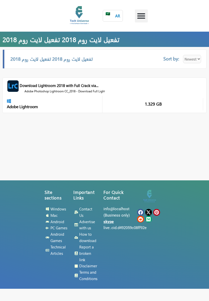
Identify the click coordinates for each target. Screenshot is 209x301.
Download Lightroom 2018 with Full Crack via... (59, 85)
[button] (141, 15)
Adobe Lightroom (22, 106)
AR (113, 14)
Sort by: (171, 58)
